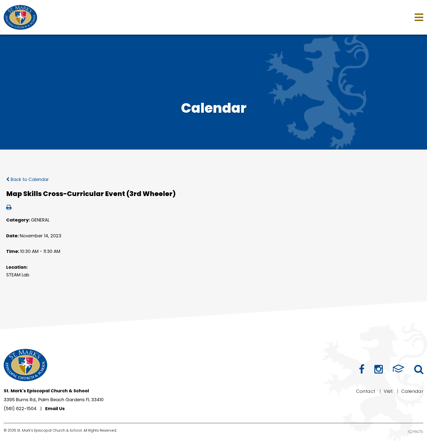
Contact (365, 391)
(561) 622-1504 (20, 408)
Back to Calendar (29, 179)
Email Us (55, 408)
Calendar (412, 391)
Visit (388, 391)
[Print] (9, 208)
